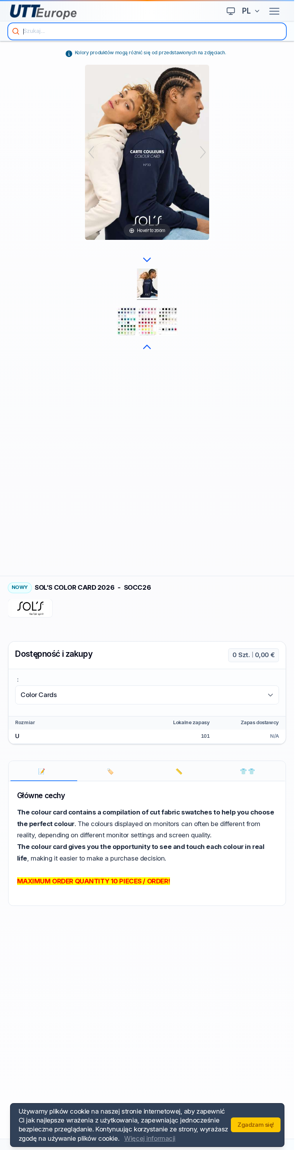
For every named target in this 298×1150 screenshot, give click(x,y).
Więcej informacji (149, 1138)
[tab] (44, 772)
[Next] (203, 152)
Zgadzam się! (255, 1124)
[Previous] (91, 152)
